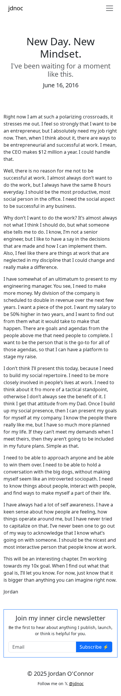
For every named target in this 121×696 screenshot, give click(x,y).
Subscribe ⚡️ (94, 647)
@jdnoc (76, 683)
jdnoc (15, 8)
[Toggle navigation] (109, 8)
